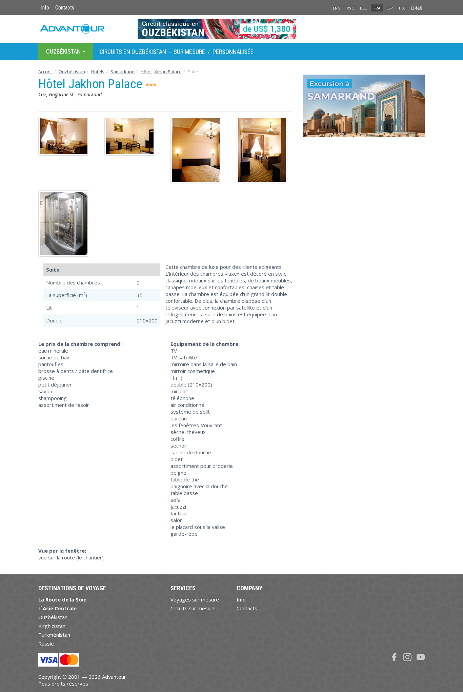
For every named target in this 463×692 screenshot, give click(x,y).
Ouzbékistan (72, 71)
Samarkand (122, 71)
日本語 (416, 8)
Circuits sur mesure (193, 608)
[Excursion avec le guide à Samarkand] (364, 108)
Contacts (64, 7)
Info (45, 7)
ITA (402, 8)
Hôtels (97, 71)
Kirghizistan (51, 625)
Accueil (45, 71)
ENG (337, 8)
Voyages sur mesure (194, 599)
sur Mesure (189, 51)
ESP (389, 8)
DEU (363, 8)
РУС (350, 8)
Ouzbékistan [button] (64, 51)
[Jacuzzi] (66, 223)
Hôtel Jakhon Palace (161, 71)
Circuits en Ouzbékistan (133, 51)
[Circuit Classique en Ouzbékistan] (232, 29)
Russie (46, 643)
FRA (377, 8)
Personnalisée (233, 51)
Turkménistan (54, 634)
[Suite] (66, 136)
